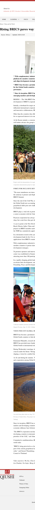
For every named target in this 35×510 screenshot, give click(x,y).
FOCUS (26, 19)
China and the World (9, 24)
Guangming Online (24, 487)
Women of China (23, 484)
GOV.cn (21, 476)
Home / (2, 24)
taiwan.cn (21, 491)
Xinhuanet (22, 480)
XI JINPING (13, 19)
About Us (7, 8)
